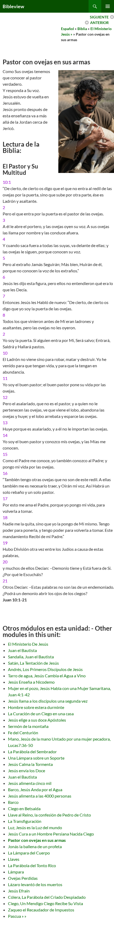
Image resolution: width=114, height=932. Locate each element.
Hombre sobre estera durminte (36, 707)
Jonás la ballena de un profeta (35, 846)
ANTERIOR (99, 22)
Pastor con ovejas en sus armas (37, 840)
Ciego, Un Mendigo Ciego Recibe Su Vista (45, 903)
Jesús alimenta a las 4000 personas (39, 795)
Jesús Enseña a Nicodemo (31, 681)
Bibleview (13, 6)
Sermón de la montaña (28, 726)
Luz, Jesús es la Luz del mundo (35, 827)
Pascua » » (17, 916)
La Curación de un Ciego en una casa (41, 713)
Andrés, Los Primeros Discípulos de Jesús (45, 669)
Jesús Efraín (19, 890)
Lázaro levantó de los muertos (35, 884)
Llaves (13, 859)
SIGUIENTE (99, 17)
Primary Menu (107, 6)
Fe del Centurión (23, 732)
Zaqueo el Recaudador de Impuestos (41, 909)
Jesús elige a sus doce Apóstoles (37, 719)
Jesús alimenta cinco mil (29, 783)
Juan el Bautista (22, 650)
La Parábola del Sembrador (32, 751)
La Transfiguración (24, 821)
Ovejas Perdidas (23, 878)
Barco (13, 802)
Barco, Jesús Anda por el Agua (35, 789)
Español (67, 28)
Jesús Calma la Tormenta (30, 764)
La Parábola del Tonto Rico (32, 865)
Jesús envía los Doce (26, 770)
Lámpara (16, 871)
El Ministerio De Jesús (28, 643)
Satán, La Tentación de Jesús (33, 662)
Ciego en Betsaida (24, 808)
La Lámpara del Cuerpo (29, 852)
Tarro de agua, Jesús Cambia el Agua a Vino (47, 675)
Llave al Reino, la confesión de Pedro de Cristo (49, 814)
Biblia (82, 28)
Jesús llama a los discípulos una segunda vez (47, 700)
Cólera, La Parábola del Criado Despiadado (47, 897)
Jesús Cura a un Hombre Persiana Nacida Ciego (51, 833)
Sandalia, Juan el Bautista (31, 656)
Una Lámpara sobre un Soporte (36, 757)
